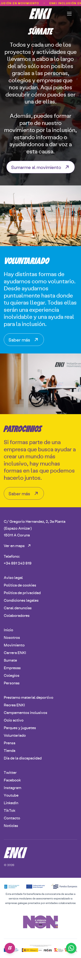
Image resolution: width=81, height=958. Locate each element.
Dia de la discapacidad (23, 757)
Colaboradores (17, 615)
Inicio (8, 629)
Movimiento (14, 644)
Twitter (10, 772)
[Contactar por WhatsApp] (71, 948)
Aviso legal (13, 577)
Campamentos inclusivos (25, 712)
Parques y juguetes (20, 727)
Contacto (12, 817)
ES (9, 948)
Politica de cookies (20, 584)
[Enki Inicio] (40, 13)
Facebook (12, 779)
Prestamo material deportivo (28, 697)
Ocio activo (14, 719)
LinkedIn (11, 802)
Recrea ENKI (14, 704)
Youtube (11, 795)
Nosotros (12, 637)
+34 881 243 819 (17, 562)
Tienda (9, 750)
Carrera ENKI (15, 652)
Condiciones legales (21, 600)
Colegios (11, 675)
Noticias (11, 825)
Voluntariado (15, 735)
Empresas (12, 667)
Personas (12, 682)
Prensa (9, 742)
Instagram (12, 787)
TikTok (9, 810)
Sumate (10, 660)
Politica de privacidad (22, 592)
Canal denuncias (18, 607)
